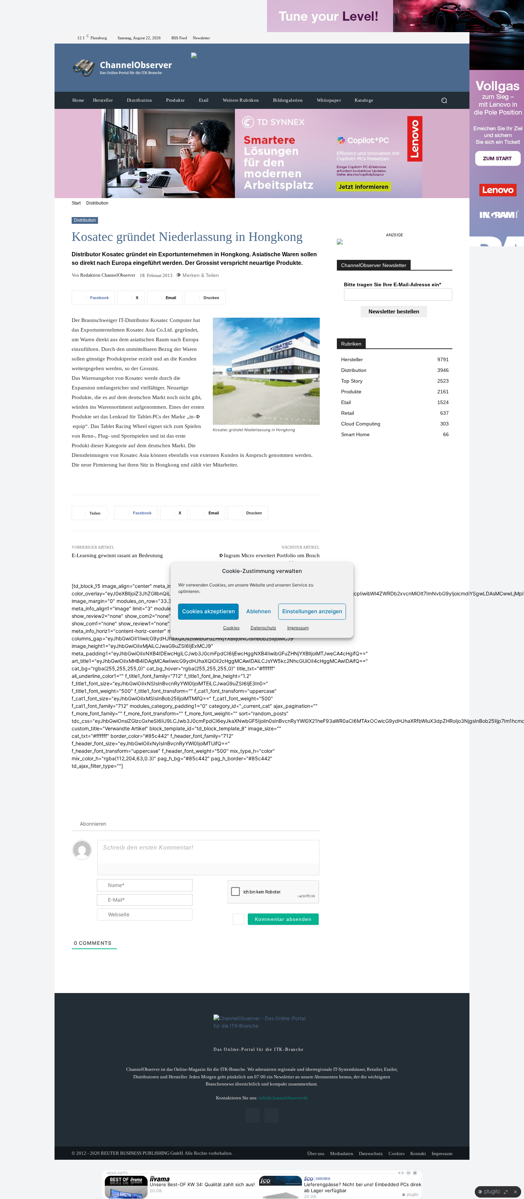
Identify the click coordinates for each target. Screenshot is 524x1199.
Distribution (97, 203)
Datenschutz (263, 627)
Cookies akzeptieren (208, 611)
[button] (444, 100)
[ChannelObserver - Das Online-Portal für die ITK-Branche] (123, 67)
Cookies (231, 627)
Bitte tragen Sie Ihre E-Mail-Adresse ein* (392, 284)
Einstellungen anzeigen (312, 611)
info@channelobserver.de (283, 1097)
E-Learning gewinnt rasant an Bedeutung (117, 555)
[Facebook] (439, 38)
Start (76, 203)
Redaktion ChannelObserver (107, 275)
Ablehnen (258, 611)
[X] (448, 38)
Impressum (298, 627)
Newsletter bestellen (394, 311)
